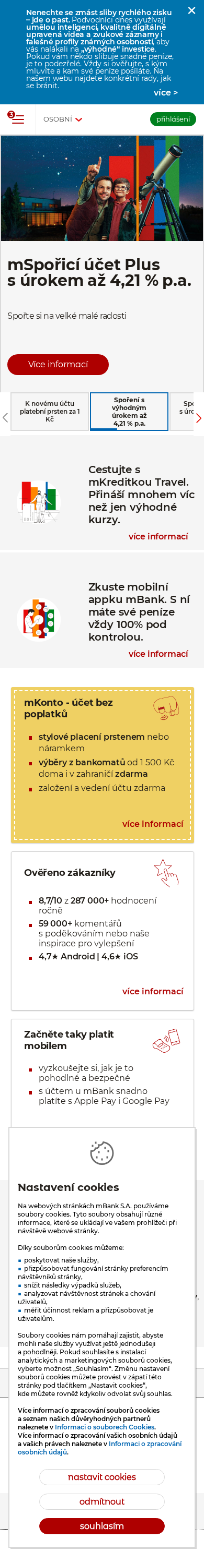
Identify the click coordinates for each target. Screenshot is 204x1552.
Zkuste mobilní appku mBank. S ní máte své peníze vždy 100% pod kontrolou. (102, 562)
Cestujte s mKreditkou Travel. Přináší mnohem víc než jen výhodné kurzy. (102, 445)
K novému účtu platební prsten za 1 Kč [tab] (50, 411)
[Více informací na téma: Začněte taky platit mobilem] (103, 1086)
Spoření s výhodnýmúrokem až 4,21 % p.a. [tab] (129, 411)
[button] (191, 10)
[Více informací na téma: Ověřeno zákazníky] (103, 931)
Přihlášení (173, 119)
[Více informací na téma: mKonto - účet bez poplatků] (103, 765)
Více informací (58, 364)
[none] (5, 418)
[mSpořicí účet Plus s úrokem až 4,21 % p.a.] (102, 263)
